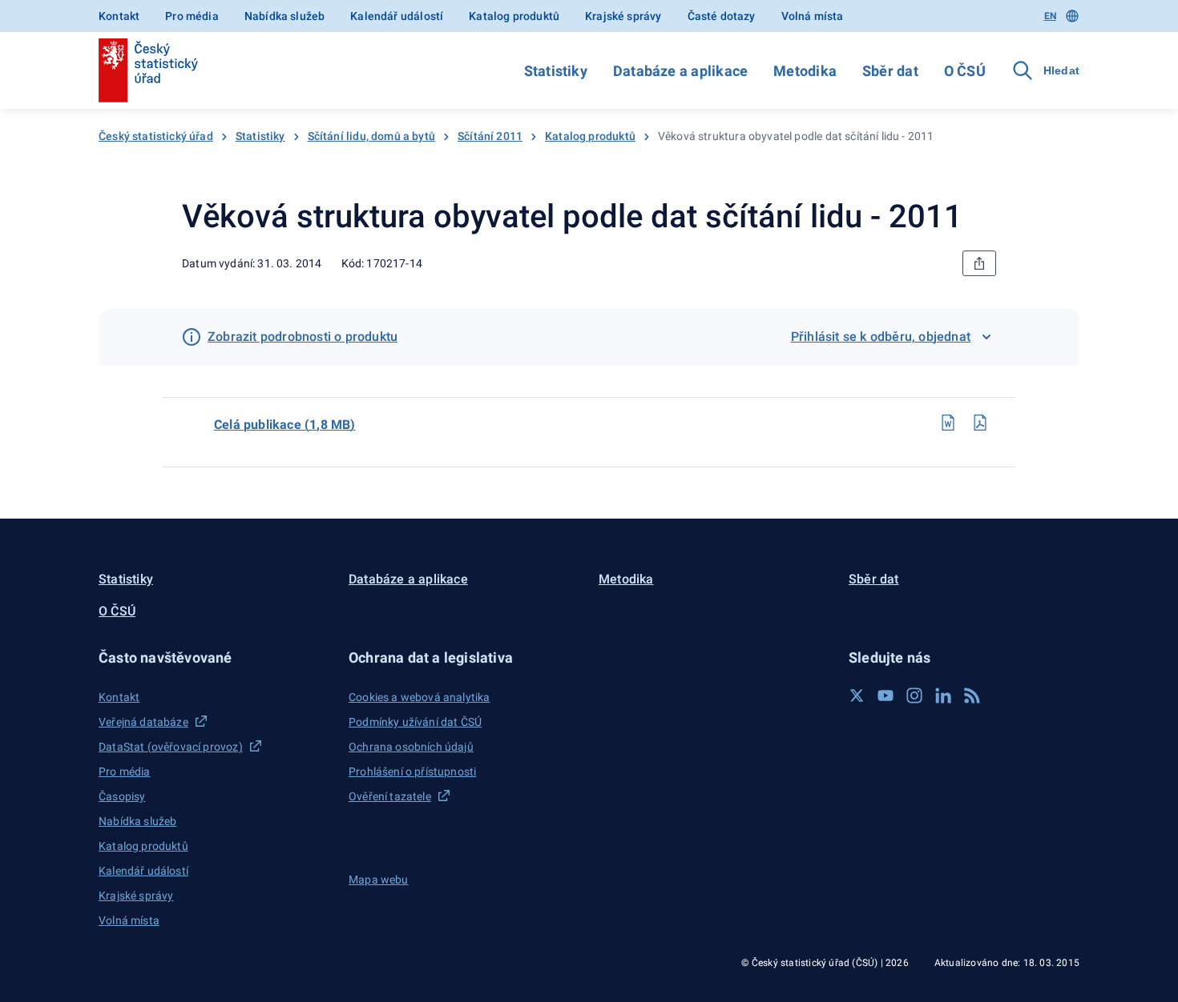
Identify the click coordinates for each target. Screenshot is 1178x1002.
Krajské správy (623, 16)
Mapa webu (379, 879)
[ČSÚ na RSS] (972, 695)
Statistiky (555, 70)
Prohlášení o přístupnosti (412, 771)
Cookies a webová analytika (419, 697)
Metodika (805, 70)
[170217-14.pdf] (980, 423)
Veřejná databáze (143, 721)
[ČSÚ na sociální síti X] (857, 695)
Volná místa (812, 16)
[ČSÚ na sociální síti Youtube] (885, 695)
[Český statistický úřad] (148, 70)
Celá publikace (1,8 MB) (285, 424)
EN (1050, 16)
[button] (214, 657)
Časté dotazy (722, 16)
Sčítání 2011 (490, 136)
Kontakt (119, 16)
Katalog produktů (514, 16)
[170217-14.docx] (948, 423)
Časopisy (122, 796)
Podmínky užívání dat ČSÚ (415, 721)
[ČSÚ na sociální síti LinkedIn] (943, 695)
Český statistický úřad (156, 136)
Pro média (192, 16)
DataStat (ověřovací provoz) (171, 746)
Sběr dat (890, 70)
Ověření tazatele (390, 796)
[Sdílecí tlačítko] (979, 263)
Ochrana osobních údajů (411, 746)
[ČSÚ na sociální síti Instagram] (914, 695)
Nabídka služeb (284, 16)
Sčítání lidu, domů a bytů (371, 136)
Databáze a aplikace (680, 70)
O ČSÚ (965, 70)
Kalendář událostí (396, 16)
